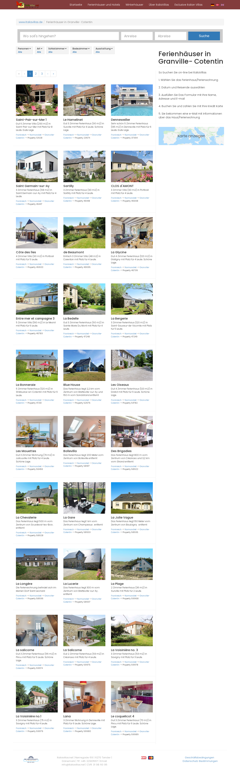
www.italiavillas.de (31, 22)
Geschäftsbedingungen (199, 757)
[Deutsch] (212, 5)
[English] (222, 5)
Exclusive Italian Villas (188, 5)
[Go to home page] (27, 4)
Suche (204, 36)
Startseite (76, 5)
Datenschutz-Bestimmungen (200, 761)
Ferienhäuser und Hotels (104, 5)
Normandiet (35, 134)
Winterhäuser (134, 5)
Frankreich (21, 134)
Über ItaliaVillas (159, 5)
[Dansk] (217, 5)
